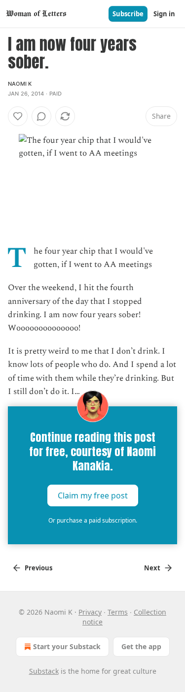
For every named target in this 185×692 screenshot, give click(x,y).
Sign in (164, 13)
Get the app (141, 646)
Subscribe (128, 13)
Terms (118, 612)
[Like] (18, 116)
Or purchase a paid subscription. (92, 520)
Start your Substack (67, 646)
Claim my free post (93, 495)
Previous (38, 567)
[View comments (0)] (41, 116)
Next (152, 567)
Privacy (90, 612)
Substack (44, 671)
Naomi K (20, 83)
